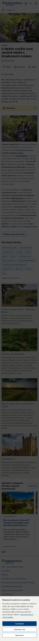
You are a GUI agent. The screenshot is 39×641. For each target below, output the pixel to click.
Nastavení (19, 635)
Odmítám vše (19, 629)
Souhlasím (19, 624)
